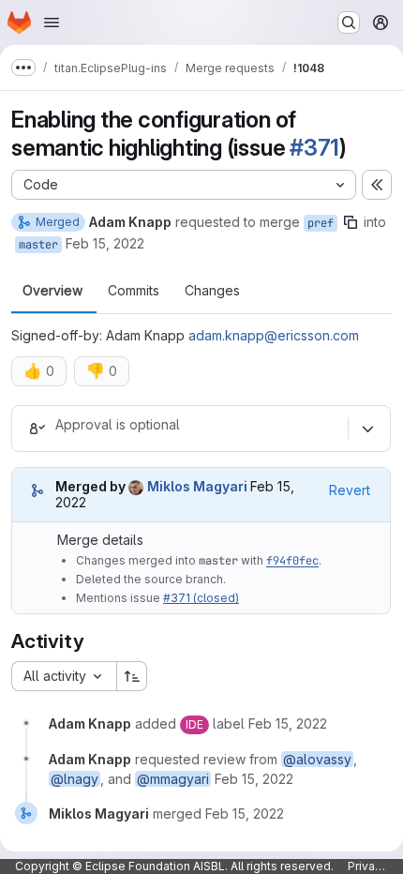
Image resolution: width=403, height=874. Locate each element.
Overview (52, 290)
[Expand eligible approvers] (367, 428)
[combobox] (63, 676)
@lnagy (74, 779)
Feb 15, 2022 (105, 243)
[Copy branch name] (350, 222)
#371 (314, 147)
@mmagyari (173, 779)
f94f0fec (292, 560)
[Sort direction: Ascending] (132, 676)
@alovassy (317, 759)
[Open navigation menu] (52, 23)
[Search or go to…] (348, 22)
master (38, 244)
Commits (133, 290)
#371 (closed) (201, 598)
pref (320, 223)
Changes (212, 290)
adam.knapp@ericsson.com (273, 335)
